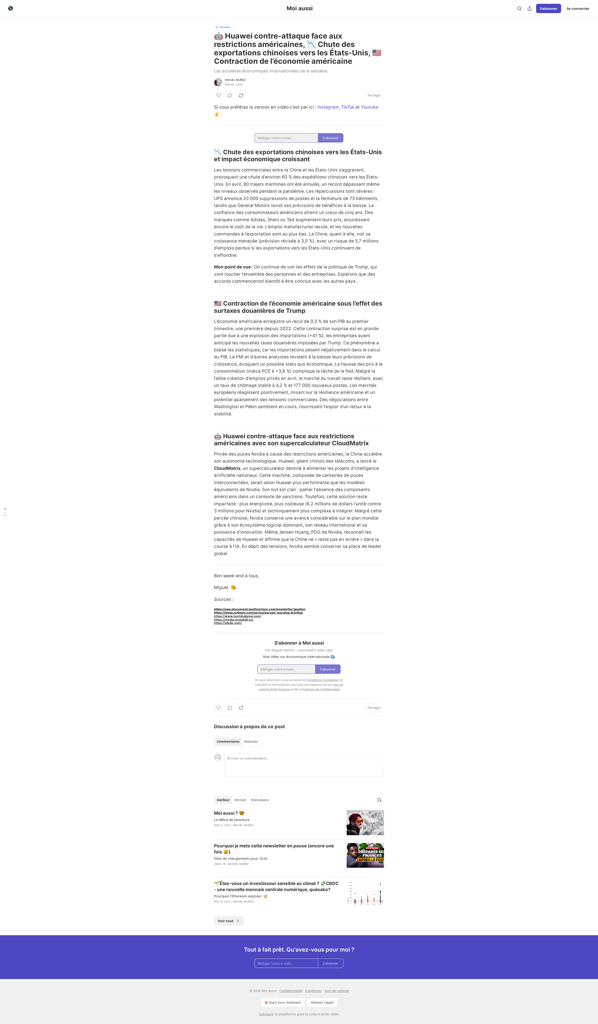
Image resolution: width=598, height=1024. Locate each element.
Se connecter (578, 8)
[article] (299, 822)
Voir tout (226, 920)
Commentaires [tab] (228, 741)
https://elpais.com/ (228, 623)
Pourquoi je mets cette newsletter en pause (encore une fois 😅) (274, 849)
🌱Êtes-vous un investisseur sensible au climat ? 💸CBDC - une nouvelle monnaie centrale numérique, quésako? (276, 886)
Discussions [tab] (260, 800)
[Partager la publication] (529, 8)
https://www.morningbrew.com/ (237, 616)
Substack (266, 1014)
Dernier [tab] (240, 800)
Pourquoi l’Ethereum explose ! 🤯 (241, 896)
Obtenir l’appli (322, 1002)
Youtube (369, 107)
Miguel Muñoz (235, 80)
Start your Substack (285, 1002)
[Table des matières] (5, 512)
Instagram (328, 107)
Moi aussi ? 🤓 (229, 813)
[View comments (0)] (230, 95)
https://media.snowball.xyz (233, 619)
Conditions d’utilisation (323, 680)
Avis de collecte (337, 990)
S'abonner (548, 8)
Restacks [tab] (251, 741)
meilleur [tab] (223, 800)
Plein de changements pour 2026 (240, 858)
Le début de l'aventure (231, 819)
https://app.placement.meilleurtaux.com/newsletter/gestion (259, 609)
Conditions (313, 990)
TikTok (347, 107)
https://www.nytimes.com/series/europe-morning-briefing (258, 612)
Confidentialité (290, 990)
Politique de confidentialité (321, 689)
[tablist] (237, 741)
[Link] (207, 155)
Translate (224, 27)
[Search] (519, 8)
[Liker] (218, 95)
